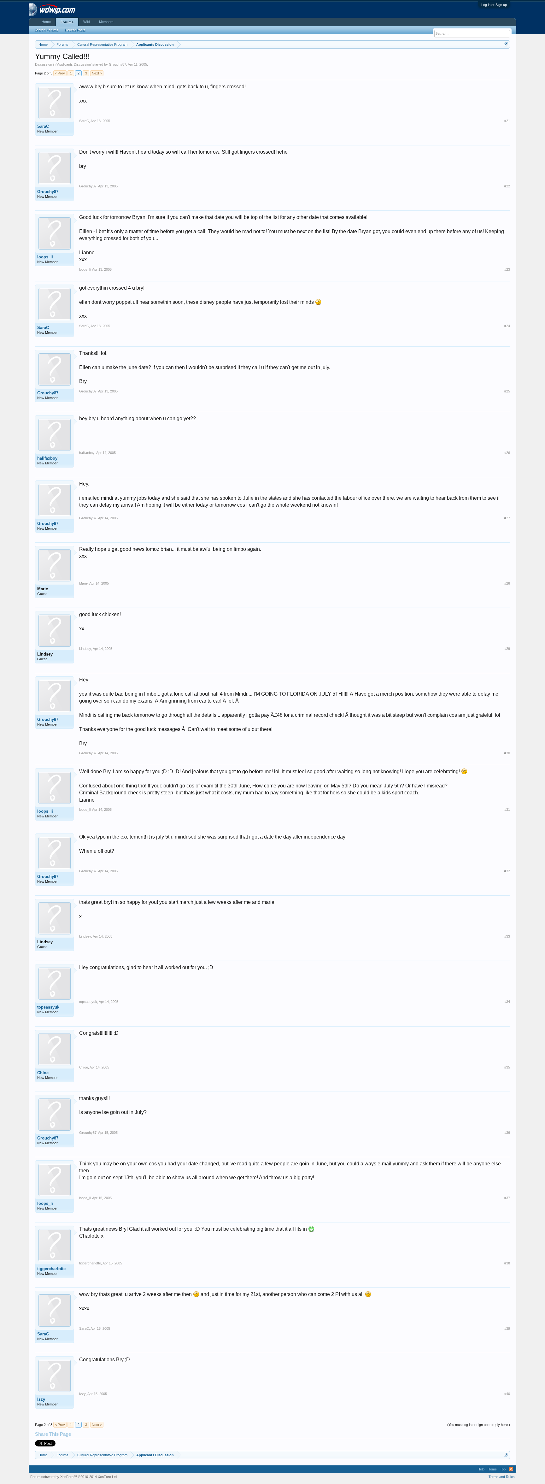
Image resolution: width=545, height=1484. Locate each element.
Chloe (43, 1072)
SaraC (43, 126)
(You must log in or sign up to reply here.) (478, 1425)
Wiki (86, 22)
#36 (507, 1132)
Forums (67, 22)
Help (481, 1469)
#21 (507, 121)
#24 (507, 326)
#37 (507, 1198)
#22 (507, 186)
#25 (507, 391)
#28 (507, 583)
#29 (507, 649)
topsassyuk (48, 1007)
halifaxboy (47, 458)
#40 (507, 1394)
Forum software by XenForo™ (74, 1477)
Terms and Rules (502, 1477)
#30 (507, 753)
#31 (507, 809)
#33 (507, 936)
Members (106, 22)
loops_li (45, 257)
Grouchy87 (117, 64)
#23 (507, 269)
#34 (507, 1002)
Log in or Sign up (494, 5)
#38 (507, 1263)
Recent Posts (75, 30)
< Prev (60, 73)
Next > (97, 73)
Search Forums (46, 30)
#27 (507, 518)
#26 (507, 453)
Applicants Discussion (74, 64)
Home (46, 22)
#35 (507, 1067)
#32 (507, 871)
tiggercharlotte (51, 1268)
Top (503, 1469)
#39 (507, 1328)
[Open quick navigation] (506, 44)
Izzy (41, 1399)
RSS (511, 1469)
